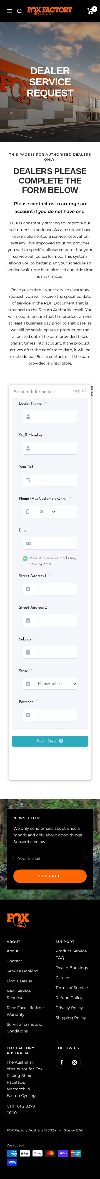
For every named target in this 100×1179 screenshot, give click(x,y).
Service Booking (23, 971)
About (13, 950)
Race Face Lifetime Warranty (25, 1011)
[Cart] (90, 11)
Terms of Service (72, 987)
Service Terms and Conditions (24, 1028)
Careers (63, 977)
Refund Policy (69, 997)
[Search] (19, 11)
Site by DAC (74, 1130)
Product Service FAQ (71, 954)
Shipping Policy (71, 1017)
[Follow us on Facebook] (62, 1062)
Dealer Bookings (72, 967)
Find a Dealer (19, 981)
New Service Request (19, 994)
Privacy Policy (69, 1007)
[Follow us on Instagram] (74, 1062)
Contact (14, 960)
